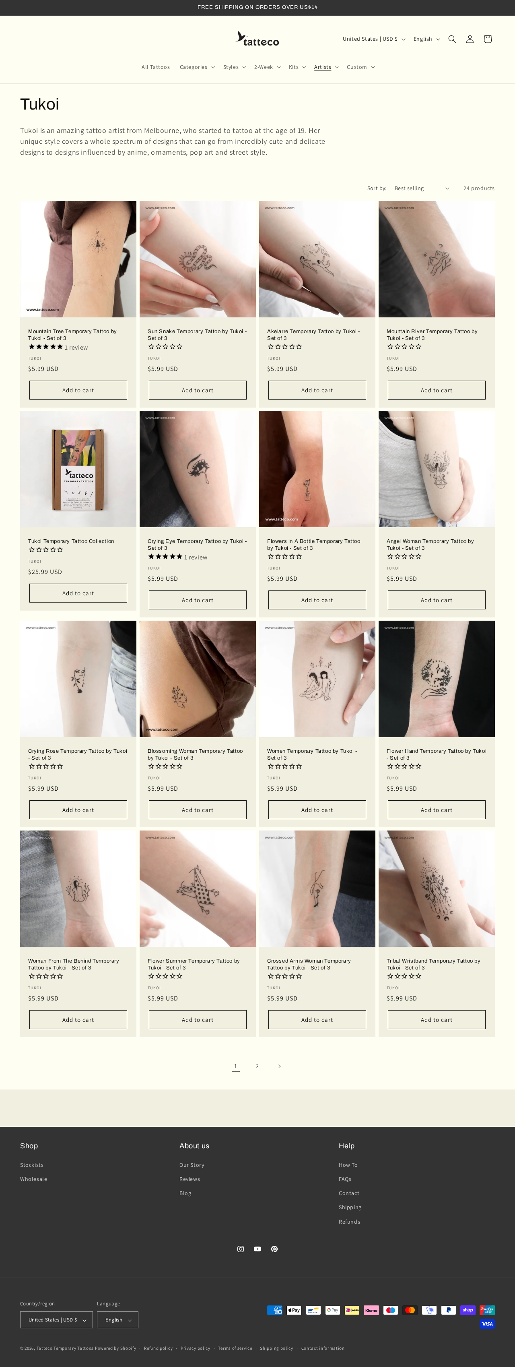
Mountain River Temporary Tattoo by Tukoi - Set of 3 (432, 335)
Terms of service (235, 1348)
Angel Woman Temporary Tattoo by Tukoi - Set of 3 (430, 545)
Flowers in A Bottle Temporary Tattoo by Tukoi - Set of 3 (313, 545)
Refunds (349, 1221)
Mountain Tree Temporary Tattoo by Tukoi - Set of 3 (72, 335)
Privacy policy (195, 1348)
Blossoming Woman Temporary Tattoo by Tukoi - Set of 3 (195, 754)
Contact (349, 1193)
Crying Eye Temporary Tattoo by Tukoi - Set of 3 (197, 545)
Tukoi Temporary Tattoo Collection (71, 541)
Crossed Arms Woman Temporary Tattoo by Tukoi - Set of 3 (309, 964)
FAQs (345, 1178)
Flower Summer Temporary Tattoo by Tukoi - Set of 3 (194, 964)
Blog (185, 1193)
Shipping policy (276, 1348)
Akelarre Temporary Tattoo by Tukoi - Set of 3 (313, 335)
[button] (196, 66)
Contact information (323, 1348)
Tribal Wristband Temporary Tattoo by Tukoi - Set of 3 (434, 964)
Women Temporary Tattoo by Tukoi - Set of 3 (312, 754)
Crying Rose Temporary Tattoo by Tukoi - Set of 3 (77, 754)
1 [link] (235, 1066)
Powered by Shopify (115, 1348)
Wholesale (33, 1178)
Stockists (31, 1164)
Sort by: (377, 188)
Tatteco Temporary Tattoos (65, 1348)
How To (348, 1164)
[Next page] (279, 1066)
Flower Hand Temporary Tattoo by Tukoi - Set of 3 (436, 754)
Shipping (350, 1207)
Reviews (189, 1178)
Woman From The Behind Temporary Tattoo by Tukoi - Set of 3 (73, 964)
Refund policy (158, 1348)
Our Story (191, 1164)
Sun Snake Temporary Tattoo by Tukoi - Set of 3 (197, 335)
